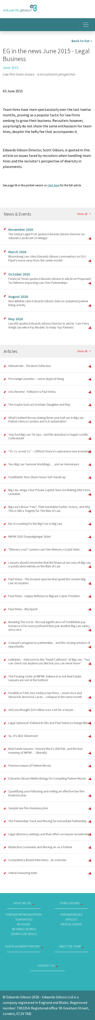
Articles (71, 919)
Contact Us (46, 965)
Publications (70, 903)
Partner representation (24, 914)
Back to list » (81, 40)
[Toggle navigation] (85, 24)
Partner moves (71, 914)
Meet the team (69, 946)
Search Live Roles (24, 934)
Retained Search (24, 929)
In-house (23, 924)
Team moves (24, 919)
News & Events (71, 924)
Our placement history (22, 946)
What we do (22, 903)
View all (82, 214)
